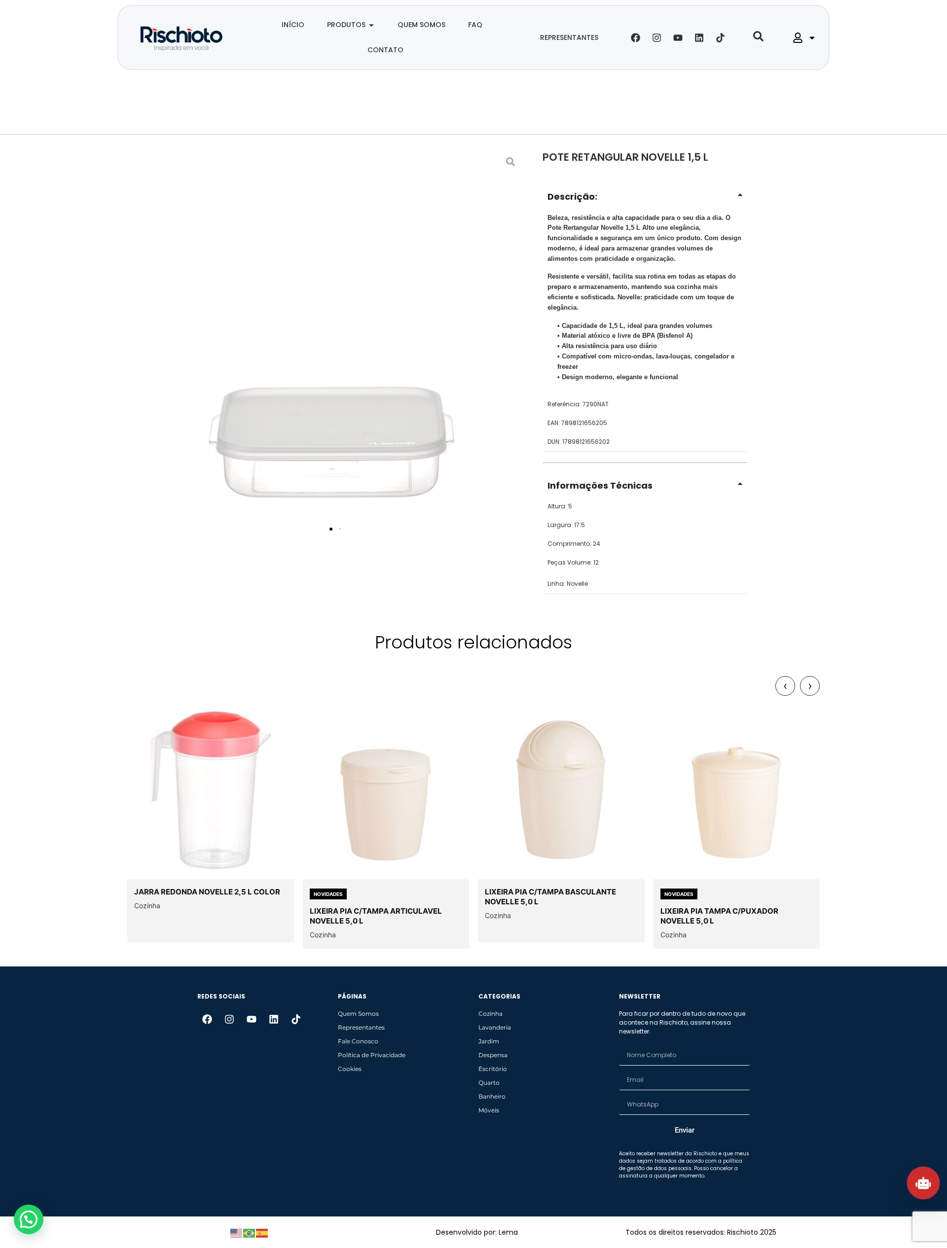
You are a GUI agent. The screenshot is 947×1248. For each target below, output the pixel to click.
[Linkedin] (699, 37)
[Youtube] (678, 37)
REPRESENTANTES (569, 37)
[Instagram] (657, 37)
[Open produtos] (371, 25)
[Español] (262, 1232)
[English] (236, 1232)
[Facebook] (635, 37)
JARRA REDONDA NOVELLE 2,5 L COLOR (207, 891)
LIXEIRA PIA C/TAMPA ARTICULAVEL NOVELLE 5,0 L (376, 916)
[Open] (812, 38)
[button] (330, 529)
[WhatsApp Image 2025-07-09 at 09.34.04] (331, 341)
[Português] (249, 1232)
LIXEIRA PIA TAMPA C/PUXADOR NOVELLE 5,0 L (719, 916)
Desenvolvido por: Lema (477, 1232)
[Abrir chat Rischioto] (923, 1183)
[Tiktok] (720, 37)
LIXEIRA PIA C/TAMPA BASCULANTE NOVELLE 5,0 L (550, 896)
